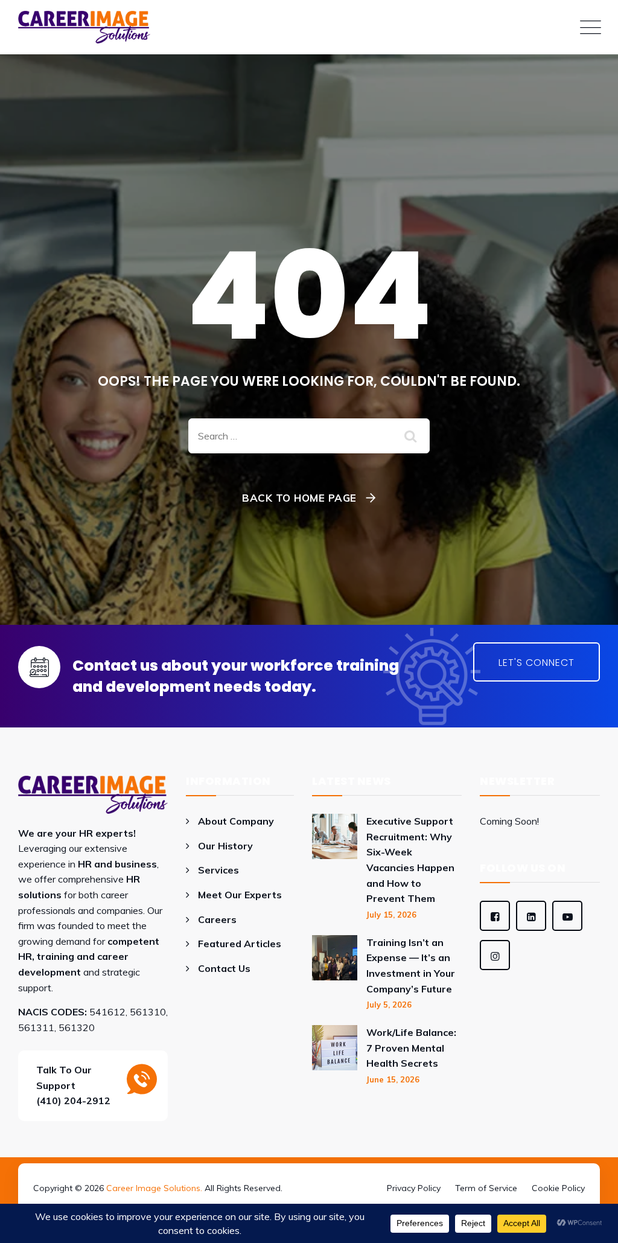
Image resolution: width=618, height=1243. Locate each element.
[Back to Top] (309, 1171)
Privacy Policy (414, 1188)
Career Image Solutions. (154, 1188)
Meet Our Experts (240, 895)
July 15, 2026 (391, 914)
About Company (236, 821)
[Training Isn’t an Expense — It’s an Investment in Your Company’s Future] (334, 972)
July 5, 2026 (389, 1004)
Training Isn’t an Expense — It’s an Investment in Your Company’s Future (410, 965)
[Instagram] (495, 955)
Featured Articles (239, 944)
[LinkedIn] (531, 916)
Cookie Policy (558, 1188)
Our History (225, 846)
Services (218, 870)
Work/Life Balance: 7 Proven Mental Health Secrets (411, 1047)
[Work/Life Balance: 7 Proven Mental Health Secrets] (334, 1055)
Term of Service (486, 1188)
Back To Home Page (299, 497)
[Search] (412, 436)
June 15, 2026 (392, 1079)
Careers (217, 919)
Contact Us (224, 968)
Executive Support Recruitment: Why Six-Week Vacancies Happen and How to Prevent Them (410, 859)
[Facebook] (495, 916)
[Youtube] (567, 916)
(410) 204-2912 (73, 1100)
